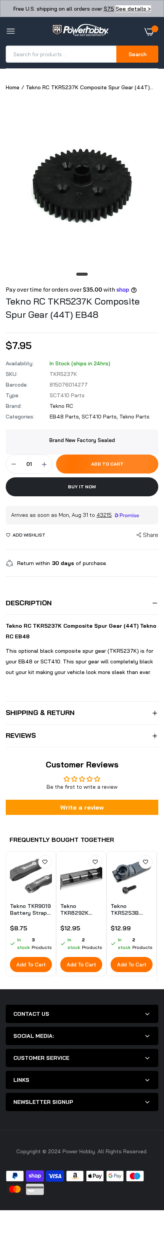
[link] (45, 862)
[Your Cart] (151, 31)
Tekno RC (61, 406)
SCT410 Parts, (100, 416)
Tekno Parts (134, 416)
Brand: (14, 406)
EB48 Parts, (66, 416)
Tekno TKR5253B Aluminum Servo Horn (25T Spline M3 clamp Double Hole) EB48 (132, 909)
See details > (133, 8)
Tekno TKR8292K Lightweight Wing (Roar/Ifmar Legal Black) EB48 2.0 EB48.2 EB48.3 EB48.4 (80, 909)
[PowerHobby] (80, 31)
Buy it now (82, 486)
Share (150, 534)
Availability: (20, 363)
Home (12, 87)
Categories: (20, 416)
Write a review (82, 807)
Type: (12, 395)
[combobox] (62, 54)
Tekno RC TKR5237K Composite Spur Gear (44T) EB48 (73, 307)
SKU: (12, 374)
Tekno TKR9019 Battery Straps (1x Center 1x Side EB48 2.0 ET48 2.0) (30, 909)
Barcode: (17, 384)
